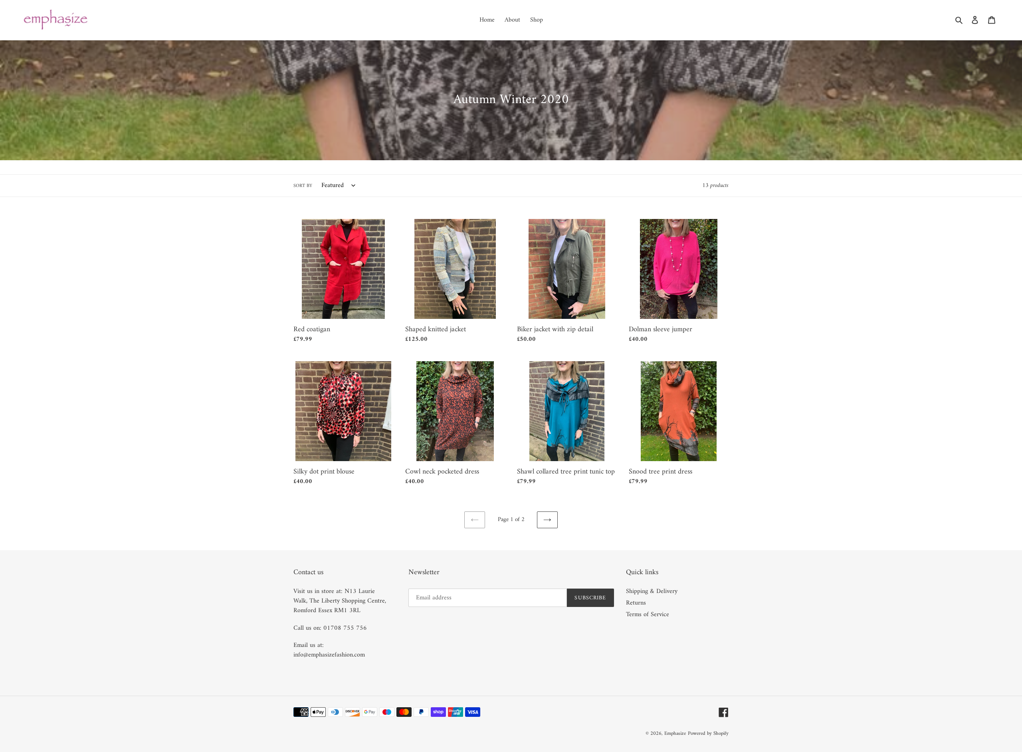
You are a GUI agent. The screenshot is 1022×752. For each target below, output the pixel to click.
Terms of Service (647, 614)
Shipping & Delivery (651, 591)
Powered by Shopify (708, 733)
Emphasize (675, 733)
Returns (636, 603)
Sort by (302, 186)
